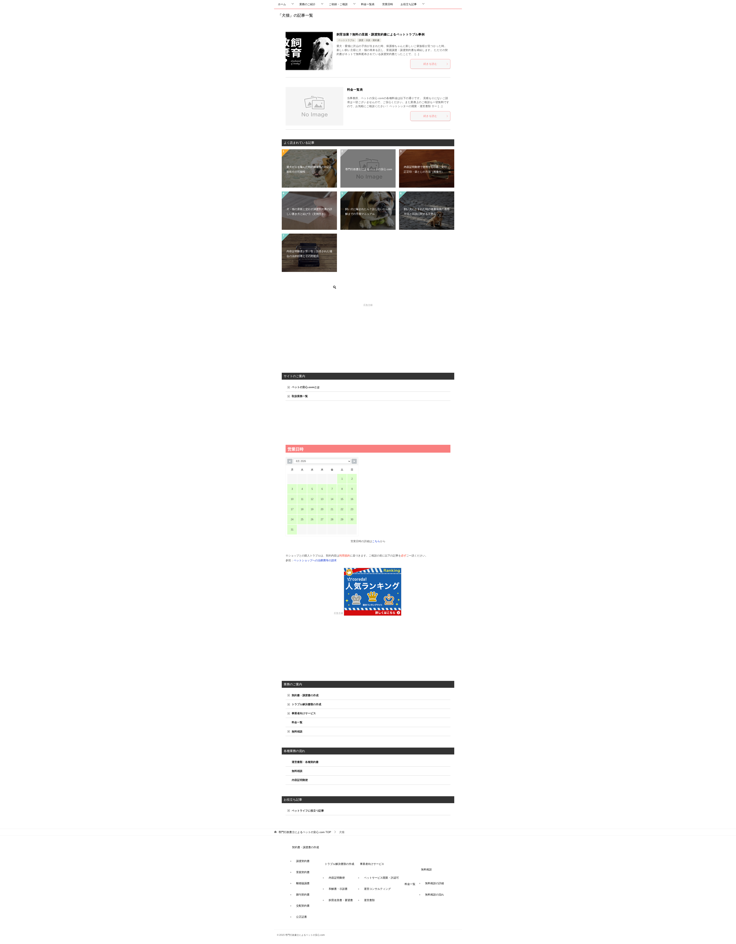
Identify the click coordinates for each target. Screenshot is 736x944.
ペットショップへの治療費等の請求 (315, 560)
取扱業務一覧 (300, 396)
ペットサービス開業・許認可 (381, 877)
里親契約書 (303, 872)
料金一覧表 (368, 4)
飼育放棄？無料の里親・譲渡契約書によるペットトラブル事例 (381, 34)
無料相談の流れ (434, 894)
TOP (304, 832)
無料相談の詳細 (434, 883)
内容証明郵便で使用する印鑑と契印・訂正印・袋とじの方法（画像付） (426, 169)
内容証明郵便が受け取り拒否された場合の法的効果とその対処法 (309, 254)
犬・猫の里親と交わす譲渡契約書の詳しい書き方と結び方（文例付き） (309, 211)
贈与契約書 (303, 894)
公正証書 (301, 916)
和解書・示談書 (338, 888)
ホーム (282, 4)
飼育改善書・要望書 (341, 900)
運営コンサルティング (377, 888)
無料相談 (297, 731)
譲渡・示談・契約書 (369, 40)
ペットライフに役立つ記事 (308, 810)
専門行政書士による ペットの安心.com (368, 169)
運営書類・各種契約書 (305, 761)
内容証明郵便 (300, 779)
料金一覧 (297, 722)
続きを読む (430, 63)
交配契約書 (303, 905)
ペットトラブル (346, 40)
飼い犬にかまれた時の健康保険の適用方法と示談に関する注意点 (426, 211)
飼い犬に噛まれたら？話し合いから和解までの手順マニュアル (368, 211)
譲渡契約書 (303, 861)
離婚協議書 (303, 883)
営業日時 (387, 4)
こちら (376, 541)
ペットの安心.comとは (306, 387)
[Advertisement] (368, 334)
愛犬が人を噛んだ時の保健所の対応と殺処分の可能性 (309, 169)
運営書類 (369, 900)
